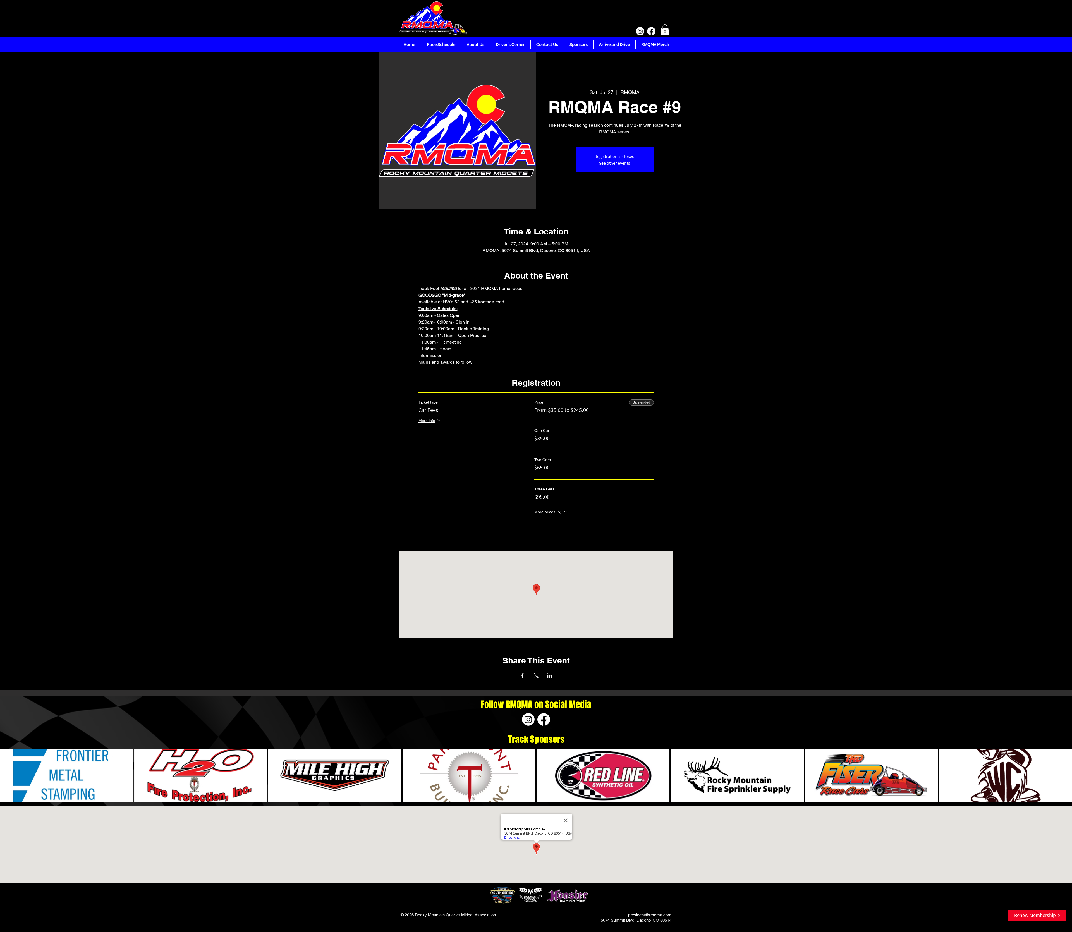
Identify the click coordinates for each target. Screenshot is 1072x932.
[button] (664, 29)
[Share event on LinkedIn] (549, 675)
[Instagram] (640, 31)
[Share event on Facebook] (522, 675)
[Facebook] (651, 31)
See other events (614, 163)
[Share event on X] (536, 675)
